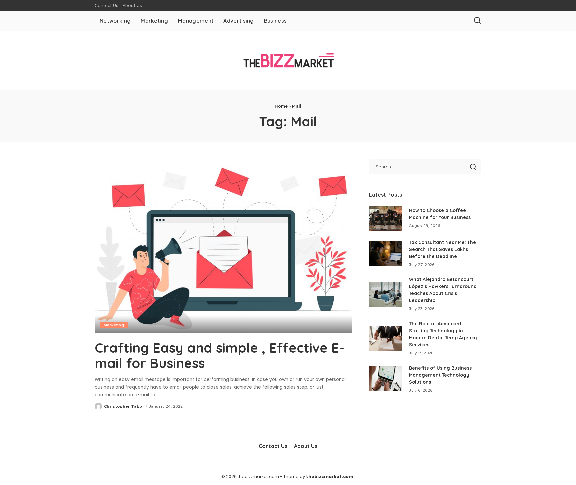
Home (281, 106)
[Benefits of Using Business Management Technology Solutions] (385, 378)
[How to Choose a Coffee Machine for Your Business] (385, 218)
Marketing (114, 325)
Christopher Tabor (124, 406)
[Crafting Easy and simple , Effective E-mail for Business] (223, 246)
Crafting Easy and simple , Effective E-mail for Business (219, 355)
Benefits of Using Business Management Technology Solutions (440, 375)
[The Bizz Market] (288, 60)
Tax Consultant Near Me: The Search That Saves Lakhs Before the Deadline (442, 249)
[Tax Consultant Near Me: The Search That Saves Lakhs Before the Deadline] (385, 253)
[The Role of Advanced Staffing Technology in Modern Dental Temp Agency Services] (385, 338)
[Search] (477, 21)
